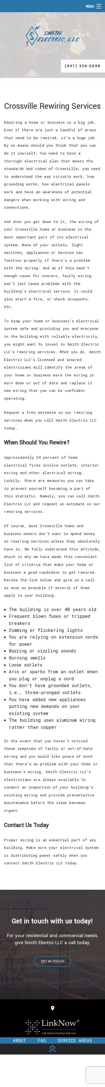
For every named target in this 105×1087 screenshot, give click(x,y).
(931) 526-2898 (83, 66)
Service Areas (75, 1040)
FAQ (42, 1040)
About (19, 1040)
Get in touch (52, 961)
